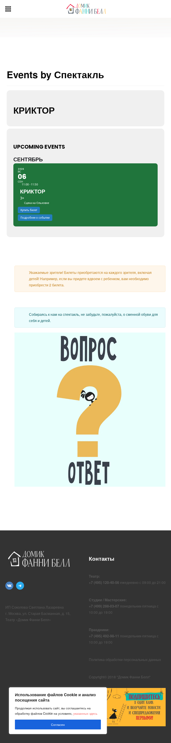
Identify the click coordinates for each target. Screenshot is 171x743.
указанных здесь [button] (85, 713)
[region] (58, 710)
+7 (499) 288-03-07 (104, 606)
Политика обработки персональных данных (125, 659)
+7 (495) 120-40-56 (104, 582)
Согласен (58, 724)
